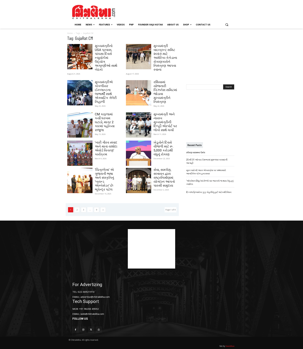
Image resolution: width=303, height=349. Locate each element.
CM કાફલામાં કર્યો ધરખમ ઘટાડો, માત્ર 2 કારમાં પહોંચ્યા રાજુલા (105, 122)
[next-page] (103, 209)
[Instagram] (83, 330)
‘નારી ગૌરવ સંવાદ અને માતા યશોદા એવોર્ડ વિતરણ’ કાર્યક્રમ (106, 148)
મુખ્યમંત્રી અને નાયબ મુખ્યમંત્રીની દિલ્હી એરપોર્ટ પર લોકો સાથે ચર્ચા (165, 122)
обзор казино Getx (195, 152)
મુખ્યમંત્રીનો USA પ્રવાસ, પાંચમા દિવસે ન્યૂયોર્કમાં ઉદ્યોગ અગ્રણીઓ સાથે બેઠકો (106, 57)
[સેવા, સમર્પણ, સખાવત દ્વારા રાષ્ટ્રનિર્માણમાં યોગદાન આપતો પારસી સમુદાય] (138, 180)
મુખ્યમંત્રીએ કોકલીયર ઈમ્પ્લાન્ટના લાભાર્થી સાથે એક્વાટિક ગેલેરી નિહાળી (106, 92)
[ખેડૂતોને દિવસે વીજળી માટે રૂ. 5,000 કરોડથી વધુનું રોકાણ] (138, 153)
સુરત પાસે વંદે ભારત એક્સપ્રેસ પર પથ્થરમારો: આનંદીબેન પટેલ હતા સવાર (206, 172)
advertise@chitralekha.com (95, 296)
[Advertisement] (178, 11)
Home (70, 33)
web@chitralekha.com (92, 313)
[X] (91, 330)
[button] (227, 24)
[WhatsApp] (99, 330)
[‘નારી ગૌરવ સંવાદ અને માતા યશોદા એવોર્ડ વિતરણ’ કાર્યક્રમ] (79, 153)
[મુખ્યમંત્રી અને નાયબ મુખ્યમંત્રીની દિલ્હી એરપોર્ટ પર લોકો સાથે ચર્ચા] (138, 125)
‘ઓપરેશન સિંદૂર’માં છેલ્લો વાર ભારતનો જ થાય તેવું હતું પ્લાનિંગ (209, 182)
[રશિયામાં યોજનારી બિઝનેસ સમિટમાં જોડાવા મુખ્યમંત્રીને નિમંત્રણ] (138, 92)
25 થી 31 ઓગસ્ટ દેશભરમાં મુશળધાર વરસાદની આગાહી (206, 161)
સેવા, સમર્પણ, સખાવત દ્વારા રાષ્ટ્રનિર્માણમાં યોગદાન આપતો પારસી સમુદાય (164, 177)
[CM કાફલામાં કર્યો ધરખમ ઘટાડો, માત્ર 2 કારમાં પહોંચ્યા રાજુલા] (79, 125)
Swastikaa (230, 346)
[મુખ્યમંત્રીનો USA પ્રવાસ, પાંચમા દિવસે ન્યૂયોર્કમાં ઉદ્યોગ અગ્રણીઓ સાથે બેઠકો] (79, 56)
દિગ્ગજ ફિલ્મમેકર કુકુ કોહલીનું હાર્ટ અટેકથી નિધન (208, 192)
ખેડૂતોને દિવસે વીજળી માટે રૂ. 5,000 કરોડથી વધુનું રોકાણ (163, 148)
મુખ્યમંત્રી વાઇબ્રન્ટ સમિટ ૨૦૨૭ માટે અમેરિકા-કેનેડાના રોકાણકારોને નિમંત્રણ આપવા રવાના (165, 57)
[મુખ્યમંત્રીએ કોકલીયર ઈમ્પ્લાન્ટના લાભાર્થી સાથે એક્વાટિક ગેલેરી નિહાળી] (79, 92)
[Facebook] (75, 330)
